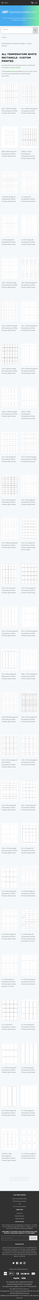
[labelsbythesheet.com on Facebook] (17, 1263)
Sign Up (33, 1238)
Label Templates (19, 1218)
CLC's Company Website (19, 1206)
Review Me (20, 1298)
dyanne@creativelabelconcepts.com (19, 1289)
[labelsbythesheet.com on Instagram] (24, 1263)
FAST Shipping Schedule (19, 1201)
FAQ (19, 1204)
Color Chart (19, 1213)
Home (4, 37)
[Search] (35, 30)
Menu (6, 3)
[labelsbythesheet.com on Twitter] (13, 1263)
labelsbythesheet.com (22, 1269)
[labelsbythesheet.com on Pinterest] (21, 1263)
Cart (35, 3)
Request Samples (19, 1216)
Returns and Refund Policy (19, 1198)
